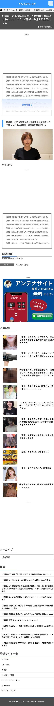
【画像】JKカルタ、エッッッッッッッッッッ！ (22, 239)
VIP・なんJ (6, 665)
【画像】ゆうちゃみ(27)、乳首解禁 (35, 468)
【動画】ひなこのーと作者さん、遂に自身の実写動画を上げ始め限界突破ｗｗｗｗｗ (36, 340)
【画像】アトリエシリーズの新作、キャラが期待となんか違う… (27, 81)
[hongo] (27, 159)
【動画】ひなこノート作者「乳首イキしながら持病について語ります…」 (27, 243)
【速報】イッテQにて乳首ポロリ (34, 451)
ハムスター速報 (22, 265)
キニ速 (4, 670)
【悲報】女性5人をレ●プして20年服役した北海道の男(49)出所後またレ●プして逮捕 (27, 92)
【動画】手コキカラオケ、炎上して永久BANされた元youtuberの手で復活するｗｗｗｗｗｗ (36, 422)
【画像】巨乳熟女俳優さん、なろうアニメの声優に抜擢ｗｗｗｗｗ (27, 96)
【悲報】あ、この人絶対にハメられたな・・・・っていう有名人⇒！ (27, 88)
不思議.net (6, 685)
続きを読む (7, 165)
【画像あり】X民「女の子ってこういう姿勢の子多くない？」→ (27, 77)
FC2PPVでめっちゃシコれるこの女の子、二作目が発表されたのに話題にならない (36, 405)
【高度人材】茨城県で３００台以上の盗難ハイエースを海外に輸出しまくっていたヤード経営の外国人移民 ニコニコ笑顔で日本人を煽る (27, 84)
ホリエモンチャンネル (10, 680)
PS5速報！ (6, 659)
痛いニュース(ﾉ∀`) (9, 691)
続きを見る (27, 104)
